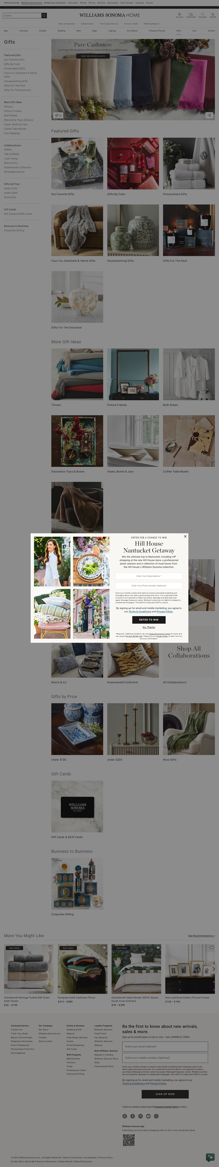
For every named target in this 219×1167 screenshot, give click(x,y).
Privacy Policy (165, 611)
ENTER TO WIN (149, 619)
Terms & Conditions (140, 611)
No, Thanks (149, 627)
